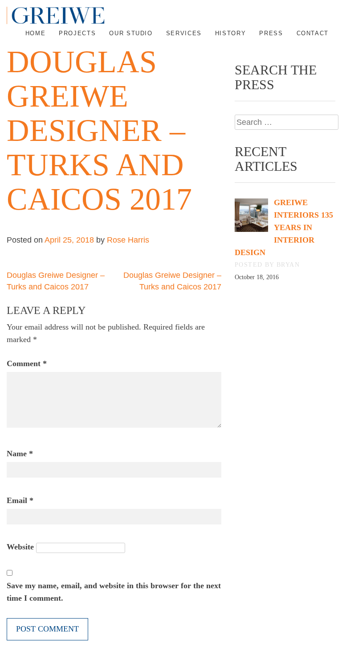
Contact (313, 33)
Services (184, 33)
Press (271, 33)
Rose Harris (128, 239)
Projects (77, 33)
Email (20, 500)
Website (20, 546)
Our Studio (130, 33)
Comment (27, 363)
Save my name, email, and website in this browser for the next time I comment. (114, 591)
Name (20, 453)
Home (35, 33)
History (230, 33)
